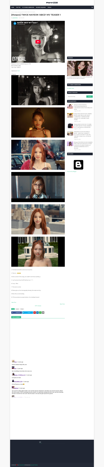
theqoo (16, 12)
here (19, 71)
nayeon (17, 309)
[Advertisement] (76, 20)
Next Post (62, 304)
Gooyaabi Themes (34, 464)
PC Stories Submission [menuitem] (28, 7)
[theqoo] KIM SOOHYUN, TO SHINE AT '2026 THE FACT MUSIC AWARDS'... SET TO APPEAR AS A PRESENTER (83, 126)
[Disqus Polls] (38, 339)
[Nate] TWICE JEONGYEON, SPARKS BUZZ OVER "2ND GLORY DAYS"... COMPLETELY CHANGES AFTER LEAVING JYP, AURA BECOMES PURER (83, 116)
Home (12, 12)
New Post (13, 302)
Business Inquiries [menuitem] (41, 7)
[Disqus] (38, 378)
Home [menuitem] (12, 7)
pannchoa (15, 17)
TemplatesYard (21, 464)
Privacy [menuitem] (49, 7)
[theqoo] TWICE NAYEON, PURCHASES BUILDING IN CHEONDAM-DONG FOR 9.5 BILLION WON (83, 107)
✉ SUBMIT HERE (70, 88)
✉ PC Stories (38, 305)
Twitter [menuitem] (18, 7)
